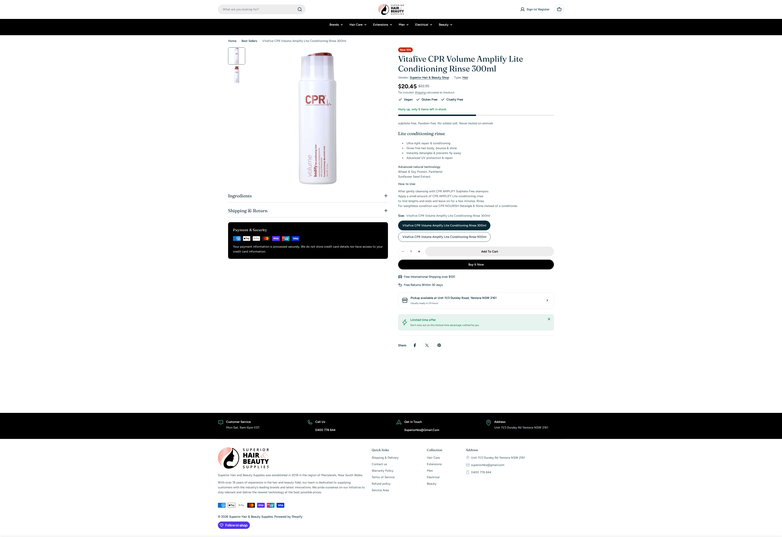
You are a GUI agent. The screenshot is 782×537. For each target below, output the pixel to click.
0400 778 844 (481, 472)
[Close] (549, 319)
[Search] (299, 9)
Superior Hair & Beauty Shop (429, 77)
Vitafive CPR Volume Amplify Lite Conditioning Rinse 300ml (444, 225)
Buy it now (476, 264)
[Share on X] (427, 345)
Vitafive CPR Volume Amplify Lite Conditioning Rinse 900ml (444, 237)
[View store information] (547, 300)
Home (232, 41)
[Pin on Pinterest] (439, 345)
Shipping (420, 92)
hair (465, 77)
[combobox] (261, 9)
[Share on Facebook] (415, 345)
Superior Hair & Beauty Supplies (251, 516)
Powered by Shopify (288, 516)
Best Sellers (249, 41)
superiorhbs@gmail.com (487, 465)
